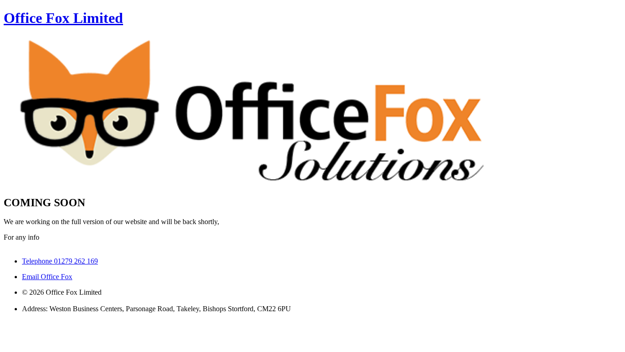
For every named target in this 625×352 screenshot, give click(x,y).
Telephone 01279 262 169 (60, 261)
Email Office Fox (47, 276)
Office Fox (63, 18)
